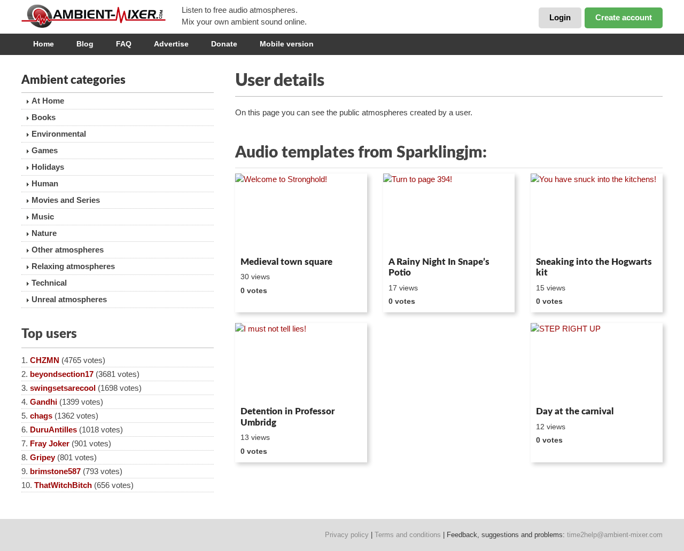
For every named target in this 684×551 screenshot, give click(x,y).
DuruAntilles (53, 429)
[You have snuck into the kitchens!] (597, 213)
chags (41, 415)
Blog (85, 44)
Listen (261, 238)
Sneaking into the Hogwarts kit (594, 267)
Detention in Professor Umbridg (287, 417)
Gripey (42, 457)
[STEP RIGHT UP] (597, 362)
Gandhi (43, 401)
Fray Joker (49, 443)
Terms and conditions (408, 535)
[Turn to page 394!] (449, 213)
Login (560, 17)
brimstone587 (55, 471)
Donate (224, 44)
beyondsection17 (62, 374)
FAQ (123, 44)
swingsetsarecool (63, 387)
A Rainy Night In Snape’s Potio (438, 267)
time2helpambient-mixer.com (615, 535)
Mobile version (287, 44)
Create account (623, 17)
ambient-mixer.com (101, 16)
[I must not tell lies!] (301, 362)
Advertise (171, 44)
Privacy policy (347, 535)
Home (43, 44)
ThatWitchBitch (63, 485)
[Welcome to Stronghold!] (301, 213)
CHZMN (44, 360)
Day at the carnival (574, 411)
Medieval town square (286, 261)
